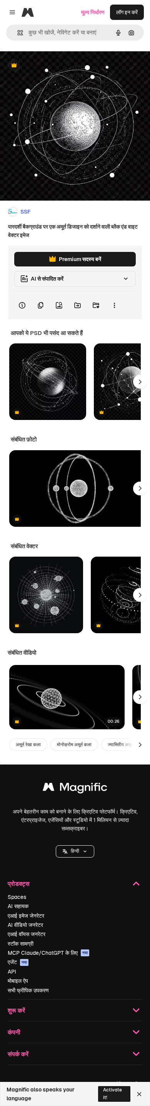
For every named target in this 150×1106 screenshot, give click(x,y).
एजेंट (17, 962)
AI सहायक (18, 906)
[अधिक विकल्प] (114, 305)
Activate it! (112, 1093)
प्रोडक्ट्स (19, 883)
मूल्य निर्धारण (93, 12)
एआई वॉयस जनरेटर (26, 934)
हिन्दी (75, 851)
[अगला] (140, 381)
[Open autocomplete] (17, 33)
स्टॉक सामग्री (20, 943)
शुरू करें (16, 1010)
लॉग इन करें (127, 12)
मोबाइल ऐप (18, 980)
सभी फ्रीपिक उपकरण (28, 990)
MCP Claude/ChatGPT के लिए (48, 952)
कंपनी (14, 1032)
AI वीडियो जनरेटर (25, 924)
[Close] (139, 1094)
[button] (75, 851)
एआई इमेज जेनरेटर (26, 915)
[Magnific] (75, 789)
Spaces (17, 897)
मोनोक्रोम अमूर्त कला (74, 745)
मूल (41, 65)
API (12, 971)
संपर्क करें (18, 1054)
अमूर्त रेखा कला (28, 745)
